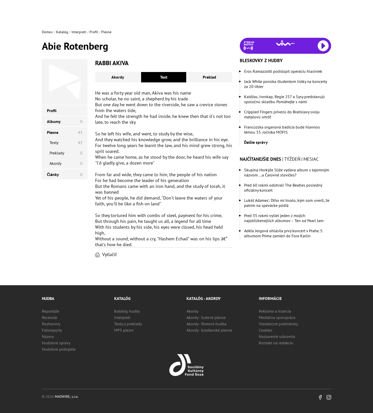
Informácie (270, 298)
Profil (94, 32)
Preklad (209, 77)
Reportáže (50, 311)
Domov (47, 32)
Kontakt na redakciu (276, 342)
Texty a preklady (128, 323)
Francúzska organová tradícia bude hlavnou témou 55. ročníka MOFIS (282, 129)
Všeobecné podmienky (278, 323)
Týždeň (292, 159)
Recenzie (49, 317)
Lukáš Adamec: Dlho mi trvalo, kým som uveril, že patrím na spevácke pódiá (286, 203)
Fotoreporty (52, 330)
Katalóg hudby (127, 311)
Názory (48, 336)
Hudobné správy (56, 342)
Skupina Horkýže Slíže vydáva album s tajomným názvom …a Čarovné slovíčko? (286, 172)
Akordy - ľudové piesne (206, 317)
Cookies (265, 330)
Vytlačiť (109, 254)
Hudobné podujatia (59, 349)
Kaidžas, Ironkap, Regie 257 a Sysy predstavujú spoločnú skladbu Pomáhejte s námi (284, 99)
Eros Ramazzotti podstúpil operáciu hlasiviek (283, 71)
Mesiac (311, 159)
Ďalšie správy (256, 142)
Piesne (106, 32)
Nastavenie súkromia (277, 336)
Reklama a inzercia (275, 311)
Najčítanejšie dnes (260, 159)
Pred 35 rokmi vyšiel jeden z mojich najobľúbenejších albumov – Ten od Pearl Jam (284, 218)
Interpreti (79, 32)
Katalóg (62, 32)
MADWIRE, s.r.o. (66, 396)
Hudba (48, 298)
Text (163, 77)
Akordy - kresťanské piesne (209, 330)
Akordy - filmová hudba (207, 323)
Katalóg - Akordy (204, 298)
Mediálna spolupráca (277, 317)
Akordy (117, 77)
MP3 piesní (123, 330)
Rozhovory (51, 323)
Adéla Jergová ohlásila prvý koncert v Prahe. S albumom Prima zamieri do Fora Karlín (283, 233)
